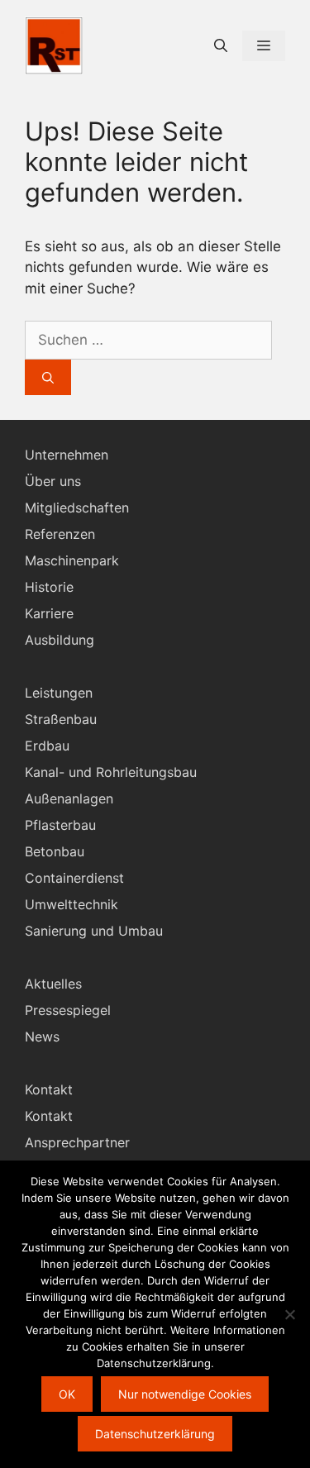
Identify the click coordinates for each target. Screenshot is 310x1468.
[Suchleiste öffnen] (220, 46)
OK (67, 1394)
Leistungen (59, 692)
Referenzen (60, 534)
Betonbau (54, 851)
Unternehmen (66, 454)
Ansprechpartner (77, 1142)
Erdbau (47, 745)
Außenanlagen (69, 798)
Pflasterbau (60, 825)
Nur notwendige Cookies (184, 1394)
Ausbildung (59, 640)
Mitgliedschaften (77, 507)
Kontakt (49, 1116)
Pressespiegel (68, 1010)
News (42, 1036)
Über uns (53, 481)
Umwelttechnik (71, 904)
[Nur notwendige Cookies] (289, 1314)
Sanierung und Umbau (94, 930)
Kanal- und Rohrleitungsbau (111, 772)
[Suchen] (48, 377)
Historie (49, 587)
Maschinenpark (72, 560)
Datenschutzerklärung (155, 1434)
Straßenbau (61, 719)
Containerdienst (74, 878)
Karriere (49, 613)
